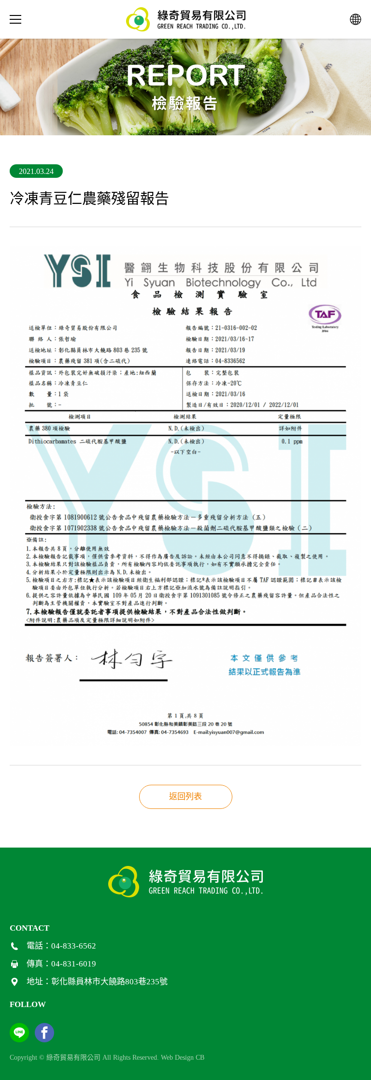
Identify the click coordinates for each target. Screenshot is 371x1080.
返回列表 (185, 796)
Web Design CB (182, 1057)
